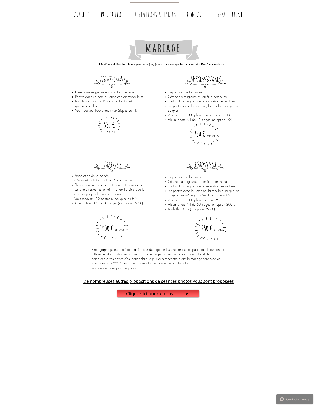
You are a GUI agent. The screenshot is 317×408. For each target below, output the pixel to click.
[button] (111, 13)
